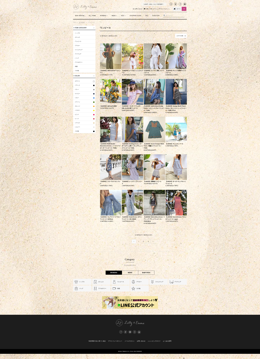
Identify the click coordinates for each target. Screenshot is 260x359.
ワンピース (91, 22)
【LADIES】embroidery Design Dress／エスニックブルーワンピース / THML (154, 108)
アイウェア (78, 54)
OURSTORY (156, 15)
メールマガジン (130, 341)
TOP (74, 22)
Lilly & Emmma (85, 7)
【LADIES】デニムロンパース (174, 144)
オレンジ (77, 106)
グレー (77, 89)
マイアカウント (165, 9)
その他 (77, 70)
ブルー (77, 97)
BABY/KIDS (146, 272)
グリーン (77, 102)
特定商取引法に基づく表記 (97, 341)
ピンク (77, 114)
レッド (77, 118)
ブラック (77, 85)
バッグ (77, 58)
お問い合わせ (138, 9)
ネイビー (77, 93)
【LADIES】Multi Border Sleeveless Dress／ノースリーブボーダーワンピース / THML (110, 146)
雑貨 (76, 66)
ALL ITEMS (92, 15)
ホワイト (77, 81)
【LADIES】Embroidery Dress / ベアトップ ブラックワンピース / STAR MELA (154, 219)
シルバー (77, 127)
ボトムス (77, 37)
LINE (147, 9)
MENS (114, 15)
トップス (77, 33)
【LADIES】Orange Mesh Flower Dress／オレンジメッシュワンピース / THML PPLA (176, 108)
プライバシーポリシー (115, 341)
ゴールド (77, 122)
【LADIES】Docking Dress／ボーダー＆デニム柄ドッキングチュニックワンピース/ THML (132, 146)
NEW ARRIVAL (80, 15)
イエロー (77, 110)
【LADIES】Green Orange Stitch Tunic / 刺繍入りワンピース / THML (154, 146)
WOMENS (103, 15)
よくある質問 (167, 341)
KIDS (123, 15)
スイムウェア (78, 49)
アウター (77, 45)
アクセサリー (78, 62)
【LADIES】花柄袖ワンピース (152, 181)
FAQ (146, 15)
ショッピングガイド (154, 341)
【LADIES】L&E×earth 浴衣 (108, 106)
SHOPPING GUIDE (135, 15)
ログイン (154, 9)
